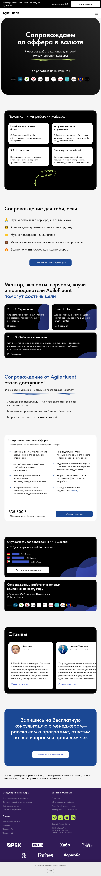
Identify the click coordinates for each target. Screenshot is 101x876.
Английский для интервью (63, 806)
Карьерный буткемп (11, 809)
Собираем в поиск (10, 806)
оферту (74, 490)
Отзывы (6, 825)
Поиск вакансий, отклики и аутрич (17, 802)
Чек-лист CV (7, 829)
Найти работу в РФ (11, 821)
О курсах (56, 798)
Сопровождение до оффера (15, 798)
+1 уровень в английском (63, 802)
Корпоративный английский (64, 809)
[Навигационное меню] (96, 13)
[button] (50, 262)
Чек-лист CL (7, 833)
